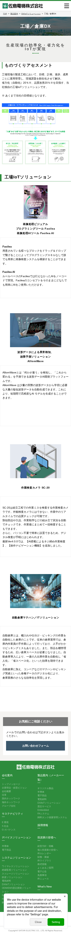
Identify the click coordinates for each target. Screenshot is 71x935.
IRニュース (43, 878)
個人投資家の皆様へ (47, 850)
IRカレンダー (44, 853)
